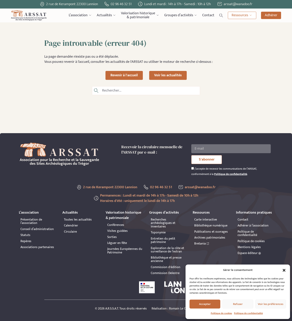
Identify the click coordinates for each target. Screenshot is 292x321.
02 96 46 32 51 (121, 4)
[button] (284, 270)
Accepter (205, 304)
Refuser (238, 304)
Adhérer (271, 15)
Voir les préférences (270, 304)
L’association (78, 15)
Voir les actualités (168, 75)
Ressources (240, 15)
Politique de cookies (221, 313)
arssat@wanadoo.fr (200, 187)
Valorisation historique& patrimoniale (138, 15)
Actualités (104, 15)
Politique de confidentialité (248, 313)
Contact (208, 15)
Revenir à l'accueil (124, 75)
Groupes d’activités (178, 15)
